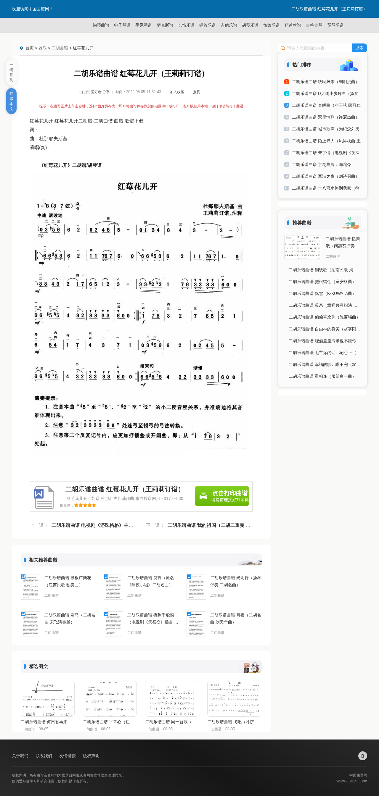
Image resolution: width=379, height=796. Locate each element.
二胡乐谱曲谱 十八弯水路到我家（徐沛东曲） (325, 189)
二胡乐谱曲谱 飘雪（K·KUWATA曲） (322, 293)
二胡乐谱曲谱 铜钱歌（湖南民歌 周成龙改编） (325, 269)
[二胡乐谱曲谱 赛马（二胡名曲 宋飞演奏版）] (30, 624)
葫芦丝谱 (293, 25)
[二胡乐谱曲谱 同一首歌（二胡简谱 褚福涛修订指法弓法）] (172, 699)
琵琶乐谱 (335, 25)
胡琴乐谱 (250, 25)
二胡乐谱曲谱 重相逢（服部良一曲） (322, 376)
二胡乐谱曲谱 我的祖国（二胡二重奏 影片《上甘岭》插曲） (230, 525)
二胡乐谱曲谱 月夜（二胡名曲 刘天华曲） (235, 618)
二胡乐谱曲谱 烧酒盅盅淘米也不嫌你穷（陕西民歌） (325, 340)
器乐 (42, 48)
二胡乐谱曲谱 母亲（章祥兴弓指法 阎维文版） (325, 305)
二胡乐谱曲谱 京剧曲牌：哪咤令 (321, 164)
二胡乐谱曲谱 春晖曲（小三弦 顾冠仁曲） (326, 106)
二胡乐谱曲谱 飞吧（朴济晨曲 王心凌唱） (234, 721)
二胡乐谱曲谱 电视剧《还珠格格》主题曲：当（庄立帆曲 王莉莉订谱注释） (131, 525)
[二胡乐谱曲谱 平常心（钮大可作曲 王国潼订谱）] (110, 699)
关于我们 (21, 755)
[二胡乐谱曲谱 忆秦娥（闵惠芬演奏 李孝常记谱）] (302, 247)
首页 (29, 48)
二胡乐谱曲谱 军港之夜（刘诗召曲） (325, 176)
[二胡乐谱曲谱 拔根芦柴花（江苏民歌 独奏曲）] (30, 587)
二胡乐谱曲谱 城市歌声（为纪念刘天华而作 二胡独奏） (325, 130)
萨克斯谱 (165, 25)
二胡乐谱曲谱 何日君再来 (44, 721)
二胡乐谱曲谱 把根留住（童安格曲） (322, 281)
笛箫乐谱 (271, 25)
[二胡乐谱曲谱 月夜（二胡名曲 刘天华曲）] (196, 624)
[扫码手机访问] (362, 755)
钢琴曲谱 (101, 25)
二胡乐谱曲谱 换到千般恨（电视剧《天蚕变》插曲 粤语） (152, 619)
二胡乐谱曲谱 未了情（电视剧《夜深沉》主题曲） (325, 153)
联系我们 (44, 755)
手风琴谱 (143, 25)
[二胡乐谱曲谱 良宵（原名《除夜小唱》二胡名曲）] (113, 587)
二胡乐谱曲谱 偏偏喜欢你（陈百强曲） (324, 317)
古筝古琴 (314, 25)
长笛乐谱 (186, 25)
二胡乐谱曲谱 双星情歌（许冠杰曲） (325, 117)
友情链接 (68, 755)
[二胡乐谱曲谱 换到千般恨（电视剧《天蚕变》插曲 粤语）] (113, 624)
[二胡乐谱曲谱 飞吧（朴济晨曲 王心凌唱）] (234, 699)
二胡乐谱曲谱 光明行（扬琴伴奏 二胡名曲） (235, 581)
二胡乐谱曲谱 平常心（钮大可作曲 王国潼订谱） (109, 721)
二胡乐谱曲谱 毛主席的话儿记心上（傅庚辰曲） (325, 352)
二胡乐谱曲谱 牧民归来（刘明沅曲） (325, 81)
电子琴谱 (122, 25)
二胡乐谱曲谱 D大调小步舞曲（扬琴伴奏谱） (325, 94)
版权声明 (91, 755)
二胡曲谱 (60, 48)
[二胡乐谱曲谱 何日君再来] (48, 699)
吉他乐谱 (229, 25)
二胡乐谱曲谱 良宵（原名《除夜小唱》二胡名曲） (150, 581)
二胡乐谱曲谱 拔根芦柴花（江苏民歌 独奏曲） (67, 581)
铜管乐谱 (207, 25)
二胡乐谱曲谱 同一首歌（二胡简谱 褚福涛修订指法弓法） (171, 721)
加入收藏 (177, 92)
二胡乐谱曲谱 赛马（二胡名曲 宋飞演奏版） (69, 618)
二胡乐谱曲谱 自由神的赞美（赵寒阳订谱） (325, 329)
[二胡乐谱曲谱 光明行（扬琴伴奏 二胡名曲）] (196, 587)
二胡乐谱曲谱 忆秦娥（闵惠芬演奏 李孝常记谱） (343, 242)
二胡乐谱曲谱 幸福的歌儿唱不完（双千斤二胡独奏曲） (325, 364)
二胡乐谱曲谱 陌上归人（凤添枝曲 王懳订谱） (326, 141)
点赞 (196, 92)
